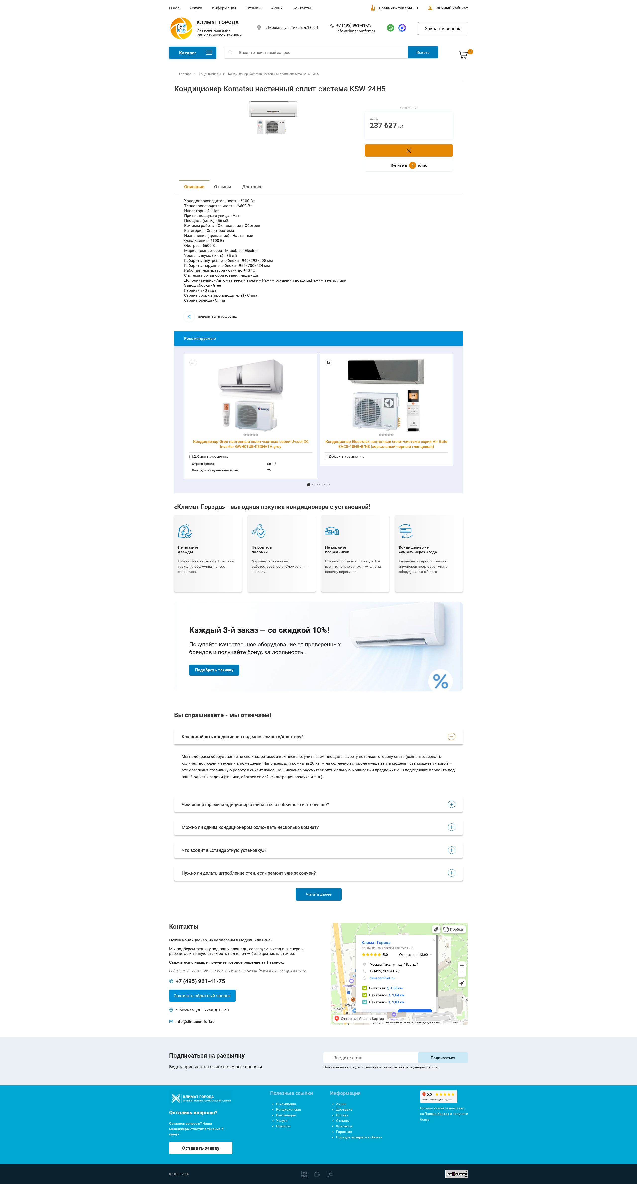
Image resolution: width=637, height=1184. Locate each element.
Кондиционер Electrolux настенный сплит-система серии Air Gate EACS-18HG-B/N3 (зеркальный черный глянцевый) (386, 444)
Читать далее (318, 894)
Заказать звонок (442, 28)
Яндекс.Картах (437, 1114)
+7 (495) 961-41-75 (353, 25)
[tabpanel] (273, 118)
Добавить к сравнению (211, 456)
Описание (194, 186)
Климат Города (218, 22)
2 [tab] (313, 485)
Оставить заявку (200, 1148)
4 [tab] (323, 485)
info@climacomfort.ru (355, 31)
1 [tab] (308, 485)
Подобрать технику (214, 670)
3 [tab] (318, 485)
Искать (423, 52)
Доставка (252, 186)
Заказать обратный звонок (202, 995)
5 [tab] (328, 485)
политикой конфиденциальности (411, 1067)
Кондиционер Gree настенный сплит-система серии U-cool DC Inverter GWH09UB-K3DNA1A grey (251, 444)
